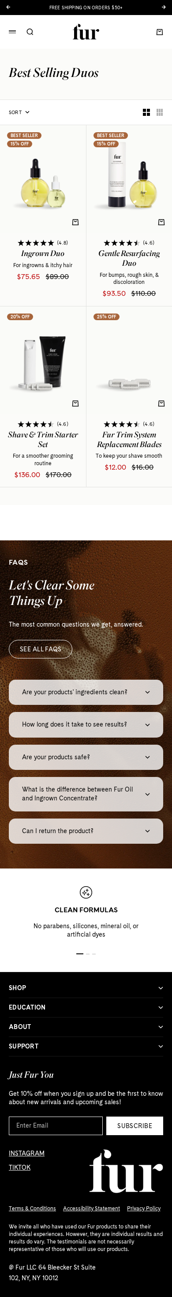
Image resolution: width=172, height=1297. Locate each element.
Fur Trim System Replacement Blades (129, 441)
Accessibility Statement (91, 1208)
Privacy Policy (144, 1208)
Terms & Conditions (32, 1208)
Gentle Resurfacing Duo (129, 260)
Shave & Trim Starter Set (43, 441)
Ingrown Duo (42, 255)
